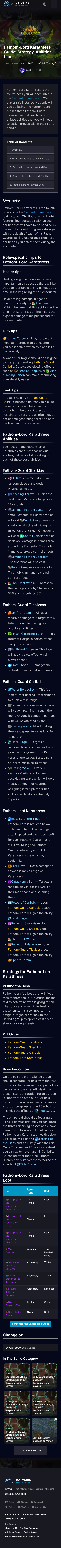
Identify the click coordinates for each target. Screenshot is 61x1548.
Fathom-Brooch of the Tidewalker (13, 1278)
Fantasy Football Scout (16, 1536)
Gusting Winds (21, 726)
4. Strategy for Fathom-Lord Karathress (31, 176)
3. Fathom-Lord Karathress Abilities (28, 167)
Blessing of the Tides (25, 818)
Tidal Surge (19, 742)
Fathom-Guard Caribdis (24, 907)
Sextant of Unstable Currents (12, 1265)
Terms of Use (11, 1518)
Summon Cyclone (23, 705)
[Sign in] (45, 4)
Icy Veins (9, 1489)
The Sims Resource (29, 1528)
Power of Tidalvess (24, 944)
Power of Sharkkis (23, 923)
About (8, 1514)
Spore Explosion (34, 536)
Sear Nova (18, 866)
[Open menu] (54, 4)
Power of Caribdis (23, 902)
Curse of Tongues (29, 371)
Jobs (22, 1518)
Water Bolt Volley (23, 689)
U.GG (15, 1528)
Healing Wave (20, 768)
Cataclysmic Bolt (22, 881)
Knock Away (31, 520)
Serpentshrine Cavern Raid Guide (30, 1323)
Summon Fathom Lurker (28, 509)
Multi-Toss (18, 478)
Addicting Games (13, 1532)
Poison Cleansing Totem (28, 633)
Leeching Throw (22, 494)
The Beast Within (23, 583)
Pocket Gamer (30, 1532)
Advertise (28, 1514)
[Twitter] (40, 70)
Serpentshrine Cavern (27, 98)
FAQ (37, 1514)
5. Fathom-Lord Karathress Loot (27, 184)
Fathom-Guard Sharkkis (24, 928)
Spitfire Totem (16, 338)
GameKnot (34, 1536)
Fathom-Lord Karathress (25, 1058)
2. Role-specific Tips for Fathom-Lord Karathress (32, 158)
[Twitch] (35, 70)
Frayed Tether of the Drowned (12, 1292)
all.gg (7, 1528)
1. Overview (16, 149)
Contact (17, 1514)
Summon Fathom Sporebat (29, 556)
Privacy (44, 1514)
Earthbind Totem (23, 649)
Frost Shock (19, 665)
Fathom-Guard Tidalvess (25, 949)
